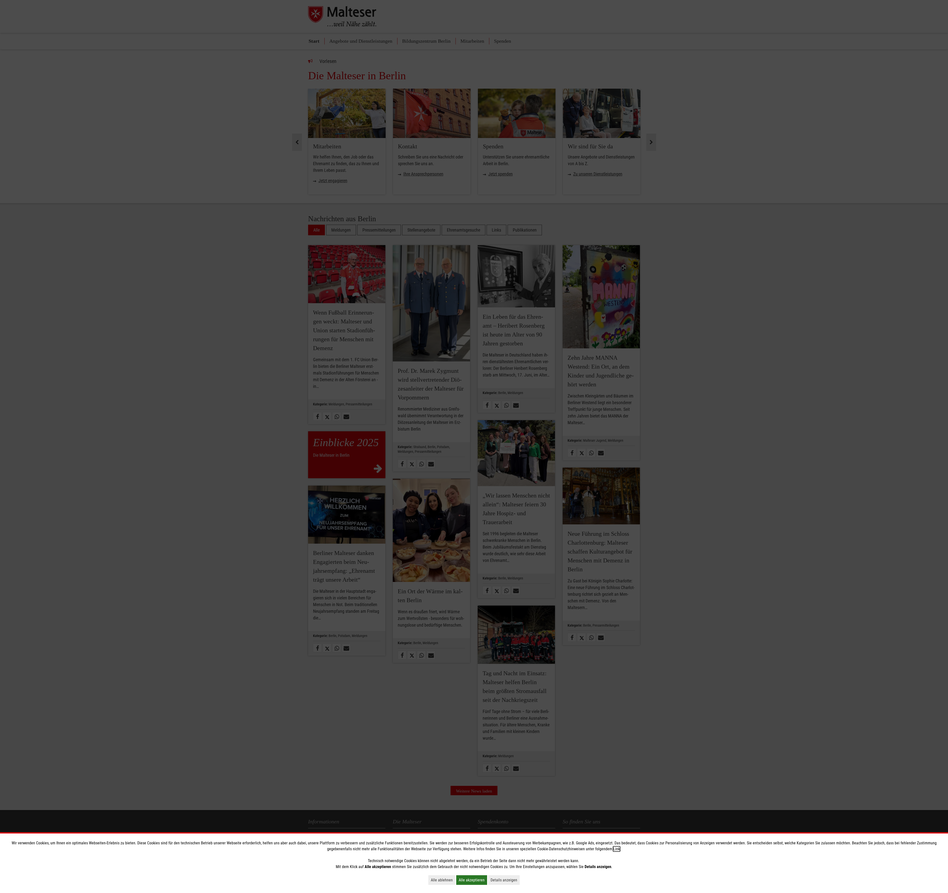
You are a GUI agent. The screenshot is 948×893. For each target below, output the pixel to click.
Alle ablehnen (443, 879)
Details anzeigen (505, 879)
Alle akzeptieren (473, 879)
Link (616, 849)
